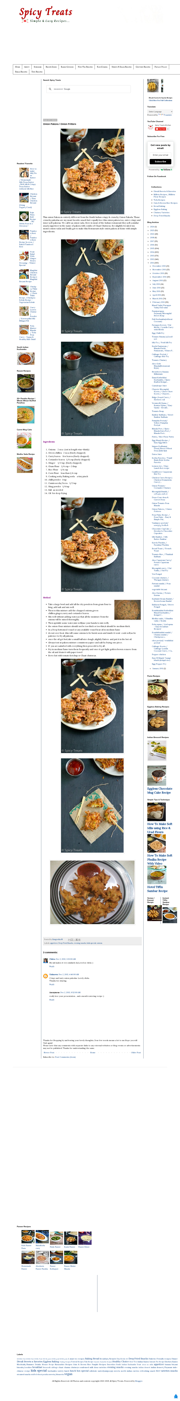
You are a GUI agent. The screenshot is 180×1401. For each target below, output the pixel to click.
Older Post (136, 1052)
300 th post (47, 1359)
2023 (152, 230)
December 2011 (159, 266)
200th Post (38, 1359)
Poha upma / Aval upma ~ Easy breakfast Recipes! (162, 626)
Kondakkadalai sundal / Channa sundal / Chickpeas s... (162, 634)
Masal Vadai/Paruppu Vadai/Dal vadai (161, 306)
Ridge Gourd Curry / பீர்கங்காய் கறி (161, 398)
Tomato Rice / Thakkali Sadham (162, 555)
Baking (88, 1358)
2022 (152, 234)
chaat (61, 1367)
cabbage (54, 1367)
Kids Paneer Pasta (26, 1246)
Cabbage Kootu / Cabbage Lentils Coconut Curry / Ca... (162, 648)
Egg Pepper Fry (159, 664)
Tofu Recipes (36, 72)
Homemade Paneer (26, 1267)
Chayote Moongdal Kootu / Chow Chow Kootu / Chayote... (162, 391)
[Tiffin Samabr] (156, 883)
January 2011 (158, 668)
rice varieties (163, 1370)
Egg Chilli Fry (158, 333)
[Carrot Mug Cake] (24, 448)
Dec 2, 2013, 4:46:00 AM (69, 974)
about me (145, 1365)
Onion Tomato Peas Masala (160, 504)
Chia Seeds (120, 1359)
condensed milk (86, 1367)
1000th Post (21, 1359)
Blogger (138, 1381)
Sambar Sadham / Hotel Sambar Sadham (162, 416)
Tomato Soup (158, 411)
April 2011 (157, 295)
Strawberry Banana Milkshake (160, 373)
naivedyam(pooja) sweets (109, 1371)
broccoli (46, 1367)
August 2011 (157, 280)
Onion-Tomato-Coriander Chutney (161, 487)
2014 (152, 252)
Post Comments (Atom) (65, 1057)
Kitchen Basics (171, 1361)
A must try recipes (76, 1359)
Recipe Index (51, 67)
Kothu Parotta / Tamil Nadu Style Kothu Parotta (162, 460)
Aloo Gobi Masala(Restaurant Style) (161, 365)
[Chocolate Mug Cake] (156, 785)
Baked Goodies (67, 67)
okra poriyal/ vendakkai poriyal (162, 641)
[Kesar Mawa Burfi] (153, 91)
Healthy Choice (120, 1361)
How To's (133, 1362)
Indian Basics (143, 1361)
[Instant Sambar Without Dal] (170, 922)
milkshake (93, 1371)
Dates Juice (157, 454)
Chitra (52, 959)
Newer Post (49, 1052)
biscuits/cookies (24, 1367)
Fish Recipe (88, 1362)
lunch (66, 1371)
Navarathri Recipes (63, 1364)
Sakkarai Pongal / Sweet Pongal (163, 605)
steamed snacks (24, 1374)
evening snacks (80, 943)
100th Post (30, 1359)
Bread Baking (159, 206)
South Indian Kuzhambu (126, 1364)
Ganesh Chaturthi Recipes (103, 1362)
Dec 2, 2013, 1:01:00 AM (66, 959)
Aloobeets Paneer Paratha (42, 1267)
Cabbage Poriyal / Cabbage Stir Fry (160, 355)
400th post (55, 1359)
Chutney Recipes (143, 67)
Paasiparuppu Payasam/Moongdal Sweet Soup (161, 313)
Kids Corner (102, 67)
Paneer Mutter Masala (70, 1267)
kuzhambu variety (56, 1371)
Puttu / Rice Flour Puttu (163, 437)
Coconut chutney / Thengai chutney (160, 579)
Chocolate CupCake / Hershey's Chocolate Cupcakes (162, 531)
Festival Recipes (77, 1362)
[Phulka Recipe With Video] (156, 852)
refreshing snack (147, 1371)
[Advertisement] (95, 45)
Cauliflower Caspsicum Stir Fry (162, 473)
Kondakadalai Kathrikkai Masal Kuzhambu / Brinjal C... (162, 612)
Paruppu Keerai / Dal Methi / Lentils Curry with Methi (162, 327)
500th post (63, 1359)
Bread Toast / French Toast (161, 549)
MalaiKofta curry (40, 1246)
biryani (175, 1364)
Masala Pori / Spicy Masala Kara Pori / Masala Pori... (161, 431)
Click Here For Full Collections (160, 100)
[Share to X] (74, 939)
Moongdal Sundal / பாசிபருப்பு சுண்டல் (160, 492)
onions (99, 943)
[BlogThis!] (71, 939)
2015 (152, 248)
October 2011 (158, 273)
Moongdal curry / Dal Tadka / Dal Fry (161, 569)
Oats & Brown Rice (82, 1364)
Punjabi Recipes (99, 1364)
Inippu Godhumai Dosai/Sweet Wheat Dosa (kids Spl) (162, 448)
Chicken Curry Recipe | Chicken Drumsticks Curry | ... (162, 479)
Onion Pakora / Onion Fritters (162, 510)
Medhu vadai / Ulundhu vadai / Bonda (162, 619)
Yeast (139, 1364)
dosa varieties (100, 1367)
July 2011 (156, 284)
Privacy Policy (160, 67)
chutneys (75, 1367)
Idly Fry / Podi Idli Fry (162, 342)
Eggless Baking (160, 209)
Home (17, 67)
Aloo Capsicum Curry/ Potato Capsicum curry (162, 562)
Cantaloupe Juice (159, 385)
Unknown (53, 974)
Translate (168, 115)
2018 (152, 237)
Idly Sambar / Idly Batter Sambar (160, 538)
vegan (68, 1374)
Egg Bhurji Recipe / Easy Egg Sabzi (161, 441)
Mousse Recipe (48, 1364)
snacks (174, 1370)
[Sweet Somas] (154, 920)
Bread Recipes (21, 72)
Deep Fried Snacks (65, 943)
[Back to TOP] (176, 1396)
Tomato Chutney (159, 360)
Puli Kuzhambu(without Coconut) (162, 320)
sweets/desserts (56, 1374)
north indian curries (130, 1371)
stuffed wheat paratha (39, 1374)
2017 (152, 241)
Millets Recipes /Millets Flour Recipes (164, 195)
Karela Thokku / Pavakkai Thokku (160, 543)
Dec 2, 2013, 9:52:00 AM (70, 992)
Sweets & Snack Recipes (122, 67)
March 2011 (157, 298)
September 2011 (159, 277)
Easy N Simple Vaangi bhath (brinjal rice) (161, 659)
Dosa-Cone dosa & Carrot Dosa (160, 498)
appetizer (54, 943)
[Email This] (69, 939)
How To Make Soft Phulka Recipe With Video (159, 859)
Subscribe (38, 67)
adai (151, 1364)
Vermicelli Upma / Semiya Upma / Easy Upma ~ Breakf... (162, 405)
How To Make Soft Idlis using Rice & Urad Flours (159, 828)
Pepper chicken (159, 654)
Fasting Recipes (65, 1362)
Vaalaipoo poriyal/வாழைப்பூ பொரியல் (160, 524)
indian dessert (144, 1367)
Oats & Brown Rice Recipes (165, 203)
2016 (152, 245)
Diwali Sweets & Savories (165, 191)
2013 (152, 255)
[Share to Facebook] (77, 939)
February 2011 (158, 302)
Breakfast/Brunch (108, 1359)
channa (67, 1367)
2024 (152, 226)
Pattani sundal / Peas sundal (161, 584)
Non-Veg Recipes (85, 67)
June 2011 (156, 288)
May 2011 (156, 291)
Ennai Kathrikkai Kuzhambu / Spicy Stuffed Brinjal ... (161, 379)
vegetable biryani (159, 589)
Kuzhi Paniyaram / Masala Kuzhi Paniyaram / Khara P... (162, 348)
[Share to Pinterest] (79, 939)
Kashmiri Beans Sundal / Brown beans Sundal (163, 600)
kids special (91, 943)
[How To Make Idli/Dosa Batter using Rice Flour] (156, 820)
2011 (152, 263)
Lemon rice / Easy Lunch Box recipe (160, 467)
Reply (51, 966)
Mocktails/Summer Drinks (29, 1364)
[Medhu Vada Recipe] (25, 472)
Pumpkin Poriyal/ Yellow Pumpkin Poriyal (160, 422)
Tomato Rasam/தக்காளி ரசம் (162, 337)
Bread (96, 1358)
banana (168, 1364)
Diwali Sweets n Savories (30, 1361)
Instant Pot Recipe (156, 1362)
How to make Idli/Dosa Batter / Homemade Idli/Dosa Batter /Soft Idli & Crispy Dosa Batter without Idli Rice (28, 179)
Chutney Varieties (161, 212)
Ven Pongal (157, 574)
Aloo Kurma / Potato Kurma (161, 594)
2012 (152, 259)
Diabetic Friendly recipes (160, 1359)
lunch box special (79, 1370)
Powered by (154, 170)
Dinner (175, 1359)
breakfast (37, 1367)
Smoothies (111, 1364)
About (27, 67)
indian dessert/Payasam (161, 1367)
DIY (127, 1359)
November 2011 (159, 269)
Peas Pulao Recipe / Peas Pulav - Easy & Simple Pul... (161, 517)
